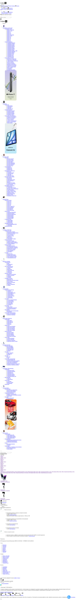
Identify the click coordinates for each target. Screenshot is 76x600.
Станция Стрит (10, 291)
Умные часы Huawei (11, 328)
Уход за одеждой (10, 234)
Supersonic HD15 (10, 216)
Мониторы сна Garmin (11, 336)
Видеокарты (9, 177)
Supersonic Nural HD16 (11, 214)
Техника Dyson (5, 199)
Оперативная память (11, 179)
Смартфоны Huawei (11, 46)
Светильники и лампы (11, 238)
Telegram (6, 8)
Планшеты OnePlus (10, 113)
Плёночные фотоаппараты (12, 441)
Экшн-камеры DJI (10, 434)
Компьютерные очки (11, 193)
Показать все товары (48, 472)
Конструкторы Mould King (12, 389)
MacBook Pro (9, 167)
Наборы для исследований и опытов (14, 394)
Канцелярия (9, 395)
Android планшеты (8, 109)
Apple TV (9, 378)
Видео (6, 442)
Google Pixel (5, 558)
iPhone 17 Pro (9, 30)
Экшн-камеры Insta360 (11, 436)
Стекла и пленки (10, 119)
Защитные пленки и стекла (12, 341)
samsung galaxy (3, 457)
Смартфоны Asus (10, 54)
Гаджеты (6, 252)
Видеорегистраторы (11, 245)
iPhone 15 (9, 38)
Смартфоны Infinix (10, 52)
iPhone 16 (9, 36)
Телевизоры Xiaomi (10, 374)
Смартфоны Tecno (10, 53)
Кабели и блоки (10, 194)
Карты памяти (10, 67)
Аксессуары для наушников (10, 312)
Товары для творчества (9, 392)
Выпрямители (9, 264)
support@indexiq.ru (12, 514)
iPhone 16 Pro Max (10, 34)
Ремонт (4, 549)
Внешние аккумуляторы (11, 64)
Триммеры (9, 276)
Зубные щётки (10, 267)
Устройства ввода (10, 189)
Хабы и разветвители (11, 190)
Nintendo (8, 350)
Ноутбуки (7, 157)
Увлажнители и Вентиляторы (12, 232)
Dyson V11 (9, 204)
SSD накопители (10, 180)
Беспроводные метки (11, 69)
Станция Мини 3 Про (11, 292)
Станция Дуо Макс (10, 295)
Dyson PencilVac (10, 208)
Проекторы (7, 384)
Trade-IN (4, 551)
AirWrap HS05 (9, 222)
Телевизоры (7, 369)
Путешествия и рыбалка (11, 255)
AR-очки (9, 444)
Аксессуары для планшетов (10, 115)
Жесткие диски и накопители (12, 188)
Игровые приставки (6, 344)
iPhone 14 (9, 39)
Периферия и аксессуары (9, 185)
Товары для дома (8, 230)
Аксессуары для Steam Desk (12, 361)
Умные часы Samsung (11, 326)
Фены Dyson (7, 211)
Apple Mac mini (10, 173)
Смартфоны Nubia (10, 49)
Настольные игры (10, 397)
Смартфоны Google (10, 44)
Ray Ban (8, 356)
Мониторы (9, 171)
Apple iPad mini (10, 108)
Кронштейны (9, 383)
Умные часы (7, 325)
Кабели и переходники (11, 66)
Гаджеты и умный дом (7, 229)
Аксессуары (7, 337)
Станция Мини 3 (10, 293)
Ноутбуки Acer (10, 165)
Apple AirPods (9, 306)
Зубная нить (9, 271)
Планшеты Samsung (11, 110)
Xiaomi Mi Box (10, 379)
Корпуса (8, 181)
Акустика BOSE (10, 300)
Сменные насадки (10, 270)
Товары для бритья (10, 275)
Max (2, 8)
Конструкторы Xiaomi (11, 391)
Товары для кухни (8, 239)
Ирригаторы (9, 269)
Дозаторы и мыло (10, 235)
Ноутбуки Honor (10, 159)
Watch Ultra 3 (9, 320)
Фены (8, 263)
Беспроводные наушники (12, 307)
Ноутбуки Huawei (10, 164)
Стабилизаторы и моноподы (12, 60)
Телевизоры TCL (10, 373)
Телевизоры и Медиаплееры (8, 368)
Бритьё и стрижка (8, 273)
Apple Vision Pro (10, 352)
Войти (22, 595)
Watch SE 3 (9, 323)
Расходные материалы (11, 447)
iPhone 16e (9, 37)
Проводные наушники (11, 308)
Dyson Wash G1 (10, 209)
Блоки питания (10, 184)
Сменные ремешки (10, 338)
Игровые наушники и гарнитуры (13, 363)
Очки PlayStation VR (11, 359)
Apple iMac (9, 174)
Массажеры (9, 283)
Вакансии (4, 550)
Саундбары (9, 304)
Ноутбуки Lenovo (10, 160)
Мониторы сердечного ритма (12, 280)
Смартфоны (5, 566)
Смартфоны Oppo (10, 56)
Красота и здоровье (6, 261)
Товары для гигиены (11, 282)
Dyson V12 (9, 203)
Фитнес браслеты (8, 331)
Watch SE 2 (9, 324)
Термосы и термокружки (12, 241)
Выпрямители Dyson (9, 223)
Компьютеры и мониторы (10, 170)
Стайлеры (9, 265)
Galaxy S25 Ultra (6, 556)
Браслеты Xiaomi (10, 333)
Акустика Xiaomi (10, 301)
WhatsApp (11, 8)
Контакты (10, 5)
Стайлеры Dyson (8, 219)
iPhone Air (9, 33)
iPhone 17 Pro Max (10, 29)
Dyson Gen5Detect (10, 207)
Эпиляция (9, 277)
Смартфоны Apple (8, 28)
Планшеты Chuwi (10, 114)
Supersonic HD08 (10, 217)
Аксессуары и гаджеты (9, 57)
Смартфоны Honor (10, 47)
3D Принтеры (9, 186)
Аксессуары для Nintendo (12, 362)
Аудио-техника (5, 288)
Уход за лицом (10, 281)
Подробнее (73, 597)
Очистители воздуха (11, 233)
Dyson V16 (9, 201)
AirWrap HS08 (9, 221)
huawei (1, 458)
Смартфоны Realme (11, 45)
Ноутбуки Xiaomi (10, 158)
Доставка (4, 546)
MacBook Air (9, 168)
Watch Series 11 (10, 321)
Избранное (4, 502)
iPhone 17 (9, 31)
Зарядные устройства (11, 63)
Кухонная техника (10, 240)
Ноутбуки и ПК (6, 156)
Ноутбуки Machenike (11, 163)
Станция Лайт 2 (10, 294)
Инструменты (9, 237)
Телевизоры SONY (10, 370)
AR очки (6, 355)
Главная (3, 595)
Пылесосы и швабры (11, 231)
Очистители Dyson (8, 226)
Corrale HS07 (9, 225)
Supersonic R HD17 (10, 213)
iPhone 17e (9, 32)
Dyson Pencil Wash (10, 210)
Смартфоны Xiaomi (10, 43)
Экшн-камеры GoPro (11, 435)
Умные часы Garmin (11, 327)
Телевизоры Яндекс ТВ (11, 376)
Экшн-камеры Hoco (11, 437)
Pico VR (8, 354)
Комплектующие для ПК (9, 176)
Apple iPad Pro (10, 105)
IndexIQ (12, 595)
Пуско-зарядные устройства (12, 247)
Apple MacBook (8, 166)
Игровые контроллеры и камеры (13, 360)
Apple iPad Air (9, 106)
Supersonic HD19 (10, 215)
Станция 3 (9, 290)
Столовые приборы (11, 243)
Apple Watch (7, 319)
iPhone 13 (9, 40)
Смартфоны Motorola (11, 51)
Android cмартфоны (8, 41)
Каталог (7, 595)
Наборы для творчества (11, 393)
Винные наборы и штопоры (12, 242)
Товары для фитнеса (11, 284)
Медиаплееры (7, 377)
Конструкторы (7, 388)
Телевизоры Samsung (11, 371)
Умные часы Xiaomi (11, 329)
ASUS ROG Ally (10, 349)
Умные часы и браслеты (11, 59)
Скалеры (8, 268)
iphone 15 (2, 455)
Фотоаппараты (8, 438)
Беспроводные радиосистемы (12, 310)
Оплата (17, 5)
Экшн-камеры (7, 433)
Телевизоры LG (10, 372)
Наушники (7, 305)
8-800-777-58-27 (17, 577)
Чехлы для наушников (11, 313)
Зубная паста (9, 272)
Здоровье (9, 285)
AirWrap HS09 (9, 220)
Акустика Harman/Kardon (12, 299)
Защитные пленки (10, 192)
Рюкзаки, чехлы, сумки (11, 191)
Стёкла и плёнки (10, 61)
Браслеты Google (10, 332)
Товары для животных (11, 254)
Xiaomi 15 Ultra (5, 557)
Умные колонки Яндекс (9, 289)
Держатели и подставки (11, 65)
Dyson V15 (9, 202)
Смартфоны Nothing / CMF (12, 50)
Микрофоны (7, 309)
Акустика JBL (10, 302)
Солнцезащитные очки (11, 257)
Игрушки (6, 396)
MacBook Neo (9, 169)
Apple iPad (7, 104)
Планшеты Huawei (10, 112)
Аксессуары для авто (11, 249)
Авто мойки (9, 251)
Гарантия (13, 5)
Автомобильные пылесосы (12, 246)
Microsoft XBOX (10, 347)
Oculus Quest (9, 353)
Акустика (7, 298)
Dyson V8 (9, 205)
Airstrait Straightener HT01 (12, 224)
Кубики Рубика (10, 398)
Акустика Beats (10, 303)
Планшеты (5, 103)
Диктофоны (9, 68)
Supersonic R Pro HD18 (11, 212)
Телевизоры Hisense (11, 375)
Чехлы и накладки (10, 62)
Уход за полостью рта (9, 266)
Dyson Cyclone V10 (10, 206)
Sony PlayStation (10, 346)
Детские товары (6, 387)
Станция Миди (10, 297)
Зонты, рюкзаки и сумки (11, 256)
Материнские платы (11, 182)
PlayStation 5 (5, 561)
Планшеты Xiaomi (10, 111)
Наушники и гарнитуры (11, 58)
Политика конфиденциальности (6, 592)
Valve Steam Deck (10, 348)
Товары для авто (8, 244)
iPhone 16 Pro (9, 35)
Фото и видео (5, 432)
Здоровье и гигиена (8, 278)
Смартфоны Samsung (11, 42)
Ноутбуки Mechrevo (11, 162)
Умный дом (9, 236)
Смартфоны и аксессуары (7, 27)
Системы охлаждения (11, 183)
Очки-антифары (10, 250)
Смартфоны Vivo (10, 55)
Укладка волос (7, 262)
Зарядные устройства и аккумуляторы (14, 446)
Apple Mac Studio (10, 175)
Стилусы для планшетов (11, 120)
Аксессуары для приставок (10, 358)
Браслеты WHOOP (10, 335)
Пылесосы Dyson (8, 200)
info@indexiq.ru (12, 524)
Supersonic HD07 (10, 218)
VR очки (6, 351)
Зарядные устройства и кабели (13, 364)
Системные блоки (10, 172)
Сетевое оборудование (11, 187)
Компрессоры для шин (11, 248)
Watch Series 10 (10, 322)
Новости (4, 548)
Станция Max (9, 296)
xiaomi (1, 456)
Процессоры (9, 178)
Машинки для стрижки (11, 274)
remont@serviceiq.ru (13, 520)
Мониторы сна (10, 279)
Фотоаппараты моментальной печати (14, 439)
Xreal (8, 357)
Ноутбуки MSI (10, 161)
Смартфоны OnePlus (11, 48)
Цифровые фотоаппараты (12, 440)
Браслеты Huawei (10, 334)
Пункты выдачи (4, 5)
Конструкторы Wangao (11, 390)
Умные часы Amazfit (11, 330)
